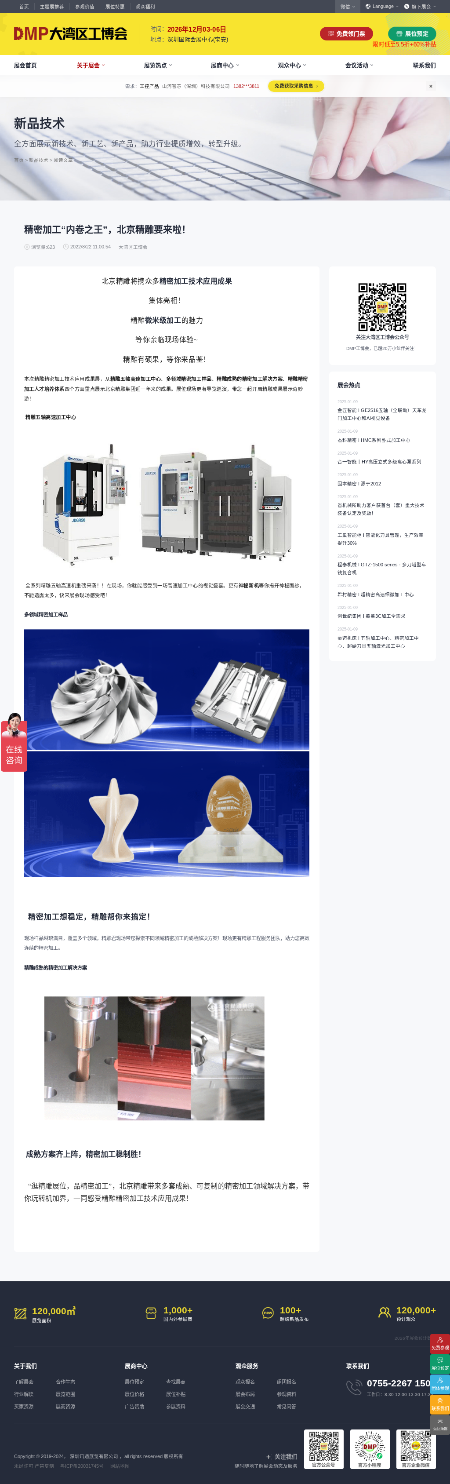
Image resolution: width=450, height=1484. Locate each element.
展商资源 (65, 1406)
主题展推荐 (52, 6)
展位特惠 (115, 6)
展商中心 (222, 65)
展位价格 (134, 1394)
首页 (24, 6)
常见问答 (286, 1406)
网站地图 (120, 1466)
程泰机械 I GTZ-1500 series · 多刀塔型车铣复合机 (382, 565)
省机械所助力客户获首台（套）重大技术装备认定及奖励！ (381, 505)
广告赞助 (134, 1406)
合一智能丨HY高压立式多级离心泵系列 (379, 458)
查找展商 (175, 1382)
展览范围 (65, 1394)
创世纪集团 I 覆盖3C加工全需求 (372, 612)
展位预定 (417, 33)
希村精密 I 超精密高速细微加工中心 (376, 590)
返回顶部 (440, 1429)
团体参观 (440, 1388)
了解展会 (23, 1382)
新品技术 (38, 159)
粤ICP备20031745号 (82, 1466)
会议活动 (356, 65)
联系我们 (424, 65)
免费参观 (440, 1347)
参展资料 (175, 1406)
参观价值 (84, 6)
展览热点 (155, 65)
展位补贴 (175, 1394)
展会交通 (245, 1406)
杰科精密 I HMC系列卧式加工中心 (374, 436)
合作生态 (65, 1382)
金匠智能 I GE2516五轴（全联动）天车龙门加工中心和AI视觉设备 (382, 410)
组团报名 (286, 1382)
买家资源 (23, 1406)
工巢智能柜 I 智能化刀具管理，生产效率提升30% (381, 535)
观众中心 (289, 65)
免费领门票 (351, 33)
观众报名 (245, 1382)
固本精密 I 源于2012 (359, 479)
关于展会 (88, 65)
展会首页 (25, 65)
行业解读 (23, 1394)
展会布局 (245, 1394)
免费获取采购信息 (325, 85)
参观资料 (286, 1394)
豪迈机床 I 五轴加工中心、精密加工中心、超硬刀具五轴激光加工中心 (378, 638)
